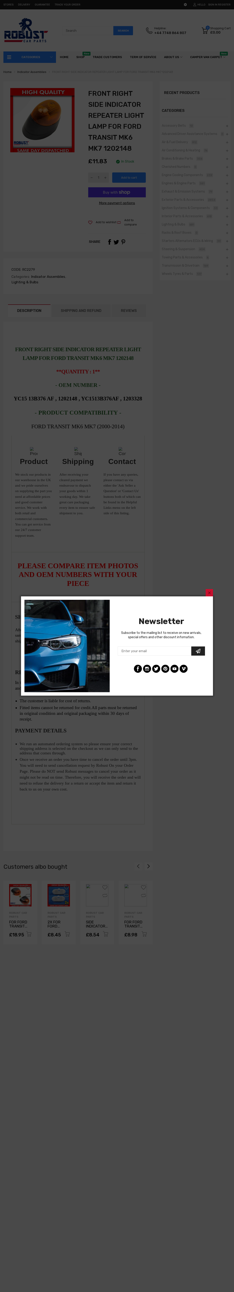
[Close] (209, 592)
